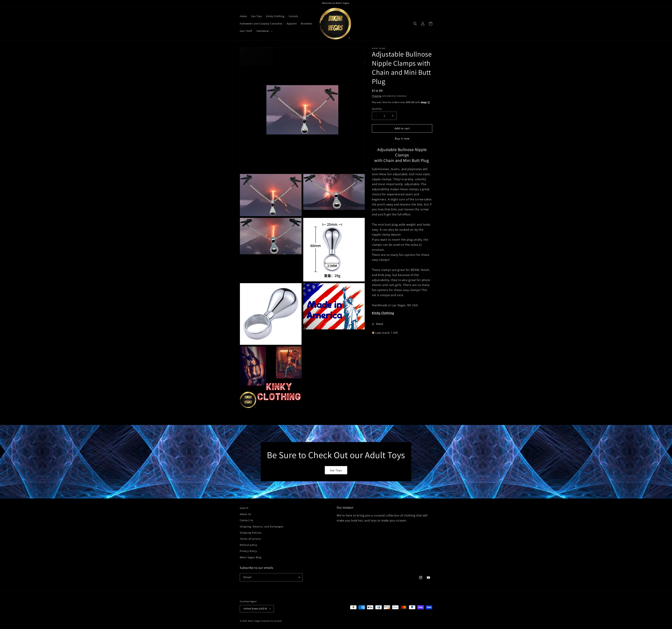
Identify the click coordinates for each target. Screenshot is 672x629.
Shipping (376, 95)
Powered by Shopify (271, 621)
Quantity (377, 108)
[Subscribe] (299, 577)
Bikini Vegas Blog (250, 557)
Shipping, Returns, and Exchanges (261, 526)
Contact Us (246, 520)
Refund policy (248, 545)
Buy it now (402, 138)
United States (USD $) (255, 608)
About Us (245, 514)
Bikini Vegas (254, 621)
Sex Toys (336, 470)
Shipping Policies (250, 532)
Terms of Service (250, 538)
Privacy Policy (248, 551)
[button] (264, 31)
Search (244, 508)
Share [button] (379, 324)
